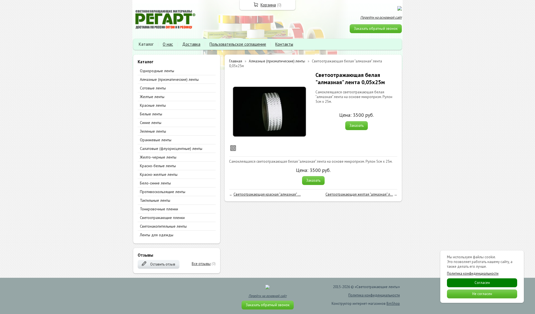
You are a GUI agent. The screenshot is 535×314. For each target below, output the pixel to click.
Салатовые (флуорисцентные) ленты (171, 148)
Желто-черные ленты (158, 157)
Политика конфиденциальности (374, 295)
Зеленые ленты (153, 131)
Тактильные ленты (155, 200)
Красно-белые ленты (158, 165)
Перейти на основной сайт (381, 17)
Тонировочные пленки (159, 208)
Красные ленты (153, 105)
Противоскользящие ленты (162, 191)
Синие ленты (150, 122)
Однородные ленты (157, 70)
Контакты (284, 44)
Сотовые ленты (153, 88)
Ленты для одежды (156, 234)
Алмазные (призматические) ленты (169, 79)
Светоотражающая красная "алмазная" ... (267, 194)
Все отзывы (201, 263)
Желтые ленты (152, 96)
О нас (168, 44)
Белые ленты (151, 113)
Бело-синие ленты (155, 183)
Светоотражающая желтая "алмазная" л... (359, 194)
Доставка (191, 44)
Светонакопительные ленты (163, 226)
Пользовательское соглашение (238, 44)
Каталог (146, 44)
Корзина (268, 5)
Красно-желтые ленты (158, 174)
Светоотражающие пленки (162, 217)
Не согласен (482, 293)
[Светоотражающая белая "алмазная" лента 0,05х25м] (269, 111)
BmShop (393, 303)
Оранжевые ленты (155, 139)
